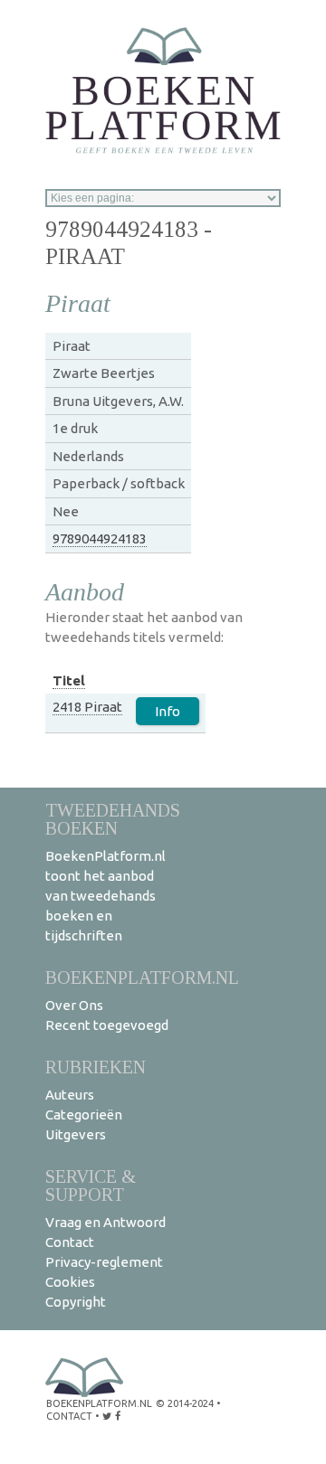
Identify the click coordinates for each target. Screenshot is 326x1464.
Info (167, 711)
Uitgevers (75, 1134)
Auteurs (69, 1094)
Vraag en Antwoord (105, 1222)
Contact (69, 1242)
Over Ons (74, 1005)
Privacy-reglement (104, 1262)
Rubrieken (95, 1066)
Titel (69, 680)
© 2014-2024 (185, 1403)
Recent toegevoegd (106, 1025)
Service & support (90, 1185)
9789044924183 (100, 538)
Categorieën (83, 1114)
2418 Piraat (87, 706)
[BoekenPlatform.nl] (163, 84)
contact (69, 1416)
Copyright (75, 1301)
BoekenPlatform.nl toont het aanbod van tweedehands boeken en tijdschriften (105, 895)
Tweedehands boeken (112, 818)
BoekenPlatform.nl (142, 977)
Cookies (70, 1281)
